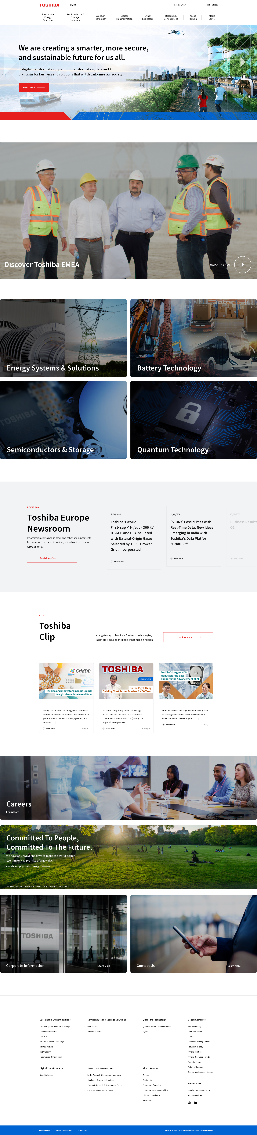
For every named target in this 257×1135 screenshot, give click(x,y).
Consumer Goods (195, 1031)
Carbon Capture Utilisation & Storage (55, 1026)
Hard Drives (92, 1026)
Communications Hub (49, 1031)
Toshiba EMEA (179, 4)
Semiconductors (94, 1031)
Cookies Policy (82, 1130)
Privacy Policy (44, 1130)
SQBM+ (145, 1031)
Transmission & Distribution (51, 1057)
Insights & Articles (195, 1095)
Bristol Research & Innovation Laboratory (104, 1075)
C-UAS (190, 1036)
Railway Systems (46, 1047)
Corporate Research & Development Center (104, 1085)
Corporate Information (152, 1085)
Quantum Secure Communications (157, 1026)
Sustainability (148, 1100)
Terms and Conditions (63, 1130)
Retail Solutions (194, 1062)
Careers (146, 1075)
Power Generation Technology (52, 1041)
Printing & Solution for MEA (199, 1057)
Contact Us (147, 1080)
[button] (242, 264)
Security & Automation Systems (200, 1072)
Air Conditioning (194, 1026)
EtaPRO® (43, 1036)
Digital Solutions (46, 1075)
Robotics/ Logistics (195, 1067)
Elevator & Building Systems (199, 1041)
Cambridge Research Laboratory (100, 1080)
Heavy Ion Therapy (195, 1047)
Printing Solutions (195, 1052)
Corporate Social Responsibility (155, 1090)
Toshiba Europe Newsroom (199, 1090)
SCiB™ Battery (45, 1052)
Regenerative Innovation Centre (100, 1090)
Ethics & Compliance (151, 1095)
